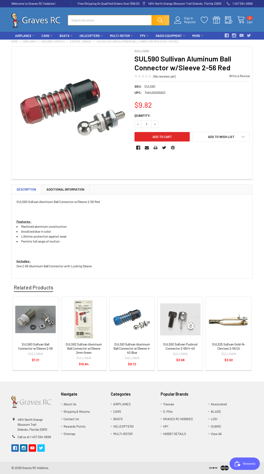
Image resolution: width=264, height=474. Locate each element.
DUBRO (216, 426)
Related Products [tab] (33, 287)
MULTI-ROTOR (120, 36)
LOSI (214, 419)
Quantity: (142, 115)
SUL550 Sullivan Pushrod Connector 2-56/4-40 (180, 346)
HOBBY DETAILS (174, 434)
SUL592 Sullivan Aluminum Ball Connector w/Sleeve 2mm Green (84, 348)
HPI (165, 426)
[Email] (147, 147)
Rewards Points (75, 426)
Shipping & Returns (77, 411)
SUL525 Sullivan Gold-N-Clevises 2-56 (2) (228, 346)
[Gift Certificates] (219, 20)
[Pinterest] (173, 147)
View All (216, 434)
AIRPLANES (23, 36)
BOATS (64, 36)
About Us (70, 404)
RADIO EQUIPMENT (169, 36)
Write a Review (239, 76)
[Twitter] (249, 35)
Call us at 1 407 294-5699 (34, 437)
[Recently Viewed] (231, 20)
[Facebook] (226, 35)
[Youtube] (241, 35)
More (196, 36)
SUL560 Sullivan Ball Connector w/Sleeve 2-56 (35, 346)
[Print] (155, 147)
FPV (142, 36)
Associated (219, 404)
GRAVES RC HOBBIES (178, 419)
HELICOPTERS (90, 36)
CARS (45, 36)
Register (190, 22)
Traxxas (168, 404)
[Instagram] (234, 35)
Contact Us (71, 419)
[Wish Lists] (207, 20)
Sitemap (69, 434)
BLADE (216, 411)
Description (26, 189)
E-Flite (168, 411)
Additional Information (65, 189)
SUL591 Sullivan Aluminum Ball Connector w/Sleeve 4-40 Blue (132, 348)
